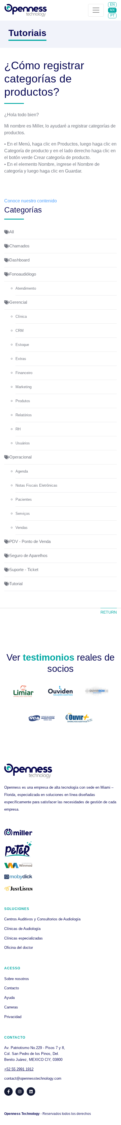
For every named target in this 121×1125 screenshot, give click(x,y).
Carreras (11, 1007)
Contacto (11, 988)
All (11, 232)
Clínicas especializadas (23, 938)
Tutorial (16, 583)
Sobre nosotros (16, 979)
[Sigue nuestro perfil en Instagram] (19, 1091)
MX (112, 10)
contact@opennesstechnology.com (32, 1078)
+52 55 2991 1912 (18, 1069)
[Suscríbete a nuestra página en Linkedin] (31, 1091)
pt (112, 15)
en (112, 4)
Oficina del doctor (18, 947)
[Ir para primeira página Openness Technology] (26, 10)
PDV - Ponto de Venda (30, 541)
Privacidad (12, 1017)
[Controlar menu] (96, 10)
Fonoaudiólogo (22, 274)
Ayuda (9, 998)
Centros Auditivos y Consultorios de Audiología (42, 919)
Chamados (19, 246)
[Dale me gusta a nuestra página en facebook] (8, 1091)
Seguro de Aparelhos (28, 555)
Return (108, 612)
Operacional (20, 457)
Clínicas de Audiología (22, 929)
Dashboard (19, 260)
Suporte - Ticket (23, 569)
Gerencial (18, 302)
